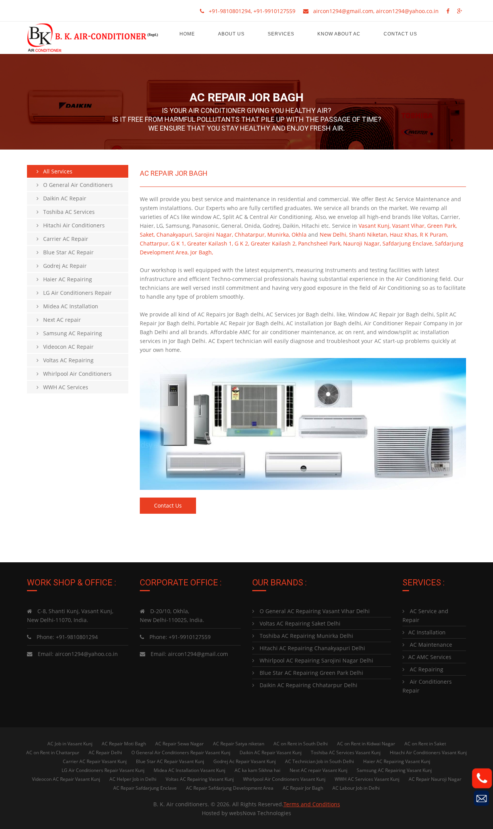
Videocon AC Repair (66, 346)
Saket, (147, 234)
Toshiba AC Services (67, 211)
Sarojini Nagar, (214, 234)
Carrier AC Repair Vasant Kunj (95, 761)
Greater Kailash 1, (210, 243)
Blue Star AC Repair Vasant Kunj (170, 761)
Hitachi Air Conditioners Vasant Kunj (428, 752)
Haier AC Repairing (65, 279)
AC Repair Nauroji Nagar (435, 779)
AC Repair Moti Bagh (124, 743)
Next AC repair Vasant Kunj (318, 770)
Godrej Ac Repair (63, 265)
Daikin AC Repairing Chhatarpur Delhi (307, 685)
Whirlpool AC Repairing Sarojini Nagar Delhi (315, 660)
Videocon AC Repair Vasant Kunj (66, 779)
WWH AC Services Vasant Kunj (367, 779)
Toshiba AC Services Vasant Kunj (346, 752)
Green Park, (442, 225)
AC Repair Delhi (105, 752)
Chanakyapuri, (174, 234)
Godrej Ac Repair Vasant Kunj (244, 761)
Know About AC (339, 34)
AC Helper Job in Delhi (132, 779)
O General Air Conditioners (76, 184)
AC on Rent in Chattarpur (52, 752)
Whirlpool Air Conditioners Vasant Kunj (284, 779)
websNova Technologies (260, 813)
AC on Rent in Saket (425, 743)
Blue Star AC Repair (66, 252)
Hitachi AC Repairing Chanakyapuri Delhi (311, 648)
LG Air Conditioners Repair (75, 292)
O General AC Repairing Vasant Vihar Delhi (314, 611)
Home (187, 34)
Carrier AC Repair (63, 238)
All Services (55, 171)
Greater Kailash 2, (274, 243)
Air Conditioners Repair (427, 686)
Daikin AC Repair (62, 198)
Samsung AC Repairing (70, 333)
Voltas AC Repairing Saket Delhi (299, 623)
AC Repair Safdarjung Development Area (229, 788)
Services (281, 34)
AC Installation (427, 632)
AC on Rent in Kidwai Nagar (366, 743)
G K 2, (242, 243)
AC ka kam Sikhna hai (257, 770)
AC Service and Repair (425, 615)
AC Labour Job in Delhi (356, 788)
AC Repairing (425, 669)
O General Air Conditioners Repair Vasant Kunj (180, 752)
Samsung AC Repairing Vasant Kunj (394, 770)
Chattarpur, (154, 243)
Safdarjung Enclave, (407, 243)
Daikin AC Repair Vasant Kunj (271, 752)
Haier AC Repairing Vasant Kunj (396, 761)
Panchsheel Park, (320, 243)
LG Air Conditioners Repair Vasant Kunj (103, 770)
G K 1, (178, 243)
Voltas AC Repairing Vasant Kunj (200, 779)
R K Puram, (434, 234)
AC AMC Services (429, 657)
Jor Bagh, (201, 252)
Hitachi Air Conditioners (72, 225)
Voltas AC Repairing (66, 360)
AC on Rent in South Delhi (300, 743)
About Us (231, 34)
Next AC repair (60, 319)
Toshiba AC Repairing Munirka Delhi (305, 635)
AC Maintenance (430, 644)
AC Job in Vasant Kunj (69, 743)
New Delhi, (333, 234)
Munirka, (278, 234)
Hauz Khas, (404, 234)
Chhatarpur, (250, 234)
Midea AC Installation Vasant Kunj (189, 770)
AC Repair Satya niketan (238, 743)
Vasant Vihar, (409, 225)
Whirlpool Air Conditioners (75, 373)
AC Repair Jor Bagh (303, 788)
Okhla (299, 234)
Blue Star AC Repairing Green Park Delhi (310, 672)
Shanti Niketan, (368, 234)
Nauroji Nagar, (362, 243)
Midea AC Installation (68, 306)
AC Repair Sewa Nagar (179, 743)
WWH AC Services (63, 387)
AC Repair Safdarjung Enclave (145, 788)
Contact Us (400, 34)
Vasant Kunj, (375, 225)
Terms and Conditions (311, 804)
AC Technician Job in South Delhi (319, 761)
